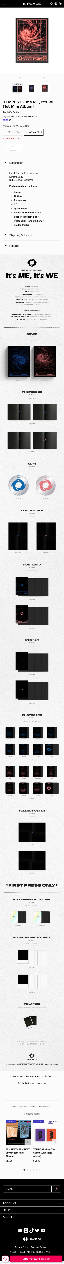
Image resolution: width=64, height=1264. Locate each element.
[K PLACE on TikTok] (31, 1232)
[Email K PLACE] (20, 1232)
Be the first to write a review (32, 1083)
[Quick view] (28, 1142)
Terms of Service (38, 1247)
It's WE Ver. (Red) (34, 132)
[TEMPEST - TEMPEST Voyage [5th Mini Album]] (18, 1132)
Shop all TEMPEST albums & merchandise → (32, 1106)
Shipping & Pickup (18, 235)
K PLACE (21, 1252)
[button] (32, 1083)
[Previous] (21, 78)
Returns (12, 245)
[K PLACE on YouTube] (43, 1232)
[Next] (42, 78)
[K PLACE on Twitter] (37, 1232)
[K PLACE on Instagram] (25, 1232)
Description (14, 162)
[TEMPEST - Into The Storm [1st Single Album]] (45, 1132)
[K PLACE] (32, 3)
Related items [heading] (32, 1113)
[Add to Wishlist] (5, 1259)
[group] (18, 1143)
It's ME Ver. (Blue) (13, 132)
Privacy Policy (21, 1247)
